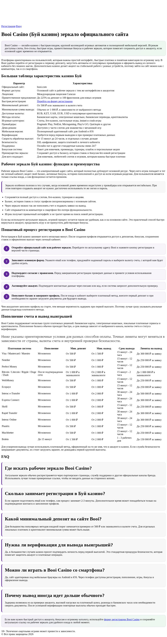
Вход (19, 26)
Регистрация (8, 26)
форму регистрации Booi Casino (122, 619)
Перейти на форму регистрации (55, 101)
